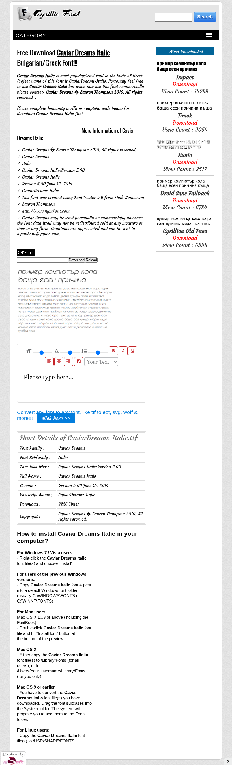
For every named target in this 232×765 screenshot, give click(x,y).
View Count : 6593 (184, 237)
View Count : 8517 (185, 162)
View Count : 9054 (185, 122)
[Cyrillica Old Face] (185, 224)
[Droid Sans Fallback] (185, 187)
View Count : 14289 (184, 84)
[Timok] (185, 109)
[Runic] (185, 148)
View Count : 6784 (184, 200)
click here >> (56, 418)
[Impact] (185, 71)
